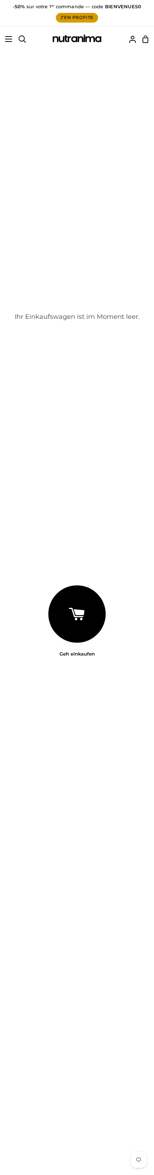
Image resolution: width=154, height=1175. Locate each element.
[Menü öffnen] (6, 39)
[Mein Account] (129, 39)
